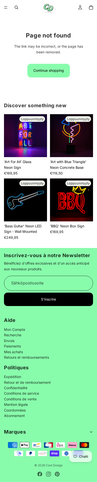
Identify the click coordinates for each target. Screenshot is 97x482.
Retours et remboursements (26, 357)
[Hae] (16, 7)
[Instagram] (48, 474)
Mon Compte (14, 329)
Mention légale (16, 405)
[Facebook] (40, 474)
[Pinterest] (57, 474)
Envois (9, 341)
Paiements (12, 346)
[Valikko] (5, 7)
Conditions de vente (20, 399)
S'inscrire (48, 299)
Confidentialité (15, 388)
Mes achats (13, 352)
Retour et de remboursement (27, 382)
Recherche (12, 335)
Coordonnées (15, 410)
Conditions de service (21, 393)
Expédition (12, 377)
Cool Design (54, 465)
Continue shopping (48, 70)
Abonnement (14, 415)
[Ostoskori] (91, 7)
